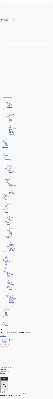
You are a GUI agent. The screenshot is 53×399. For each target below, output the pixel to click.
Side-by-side (11, 127)
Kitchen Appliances (8, 179)
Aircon (6, 108)
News (3, 153)
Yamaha (6, 143)
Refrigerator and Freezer (9, 125)
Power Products (5, 147)
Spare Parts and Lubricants (6, 148)
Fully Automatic (9, 107)
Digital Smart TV (11, 114)
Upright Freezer (11, 134)
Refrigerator (9, 126)
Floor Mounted (9, 109)
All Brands (6, 155)
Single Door (11, 131)
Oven (7, 124)
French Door (11, 130)
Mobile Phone (4, 137)
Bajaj (3, 146)
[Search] (13, 19)
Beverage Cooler (11, 132)
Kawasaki (6, 145)
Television (8, 113)
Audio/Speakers (9, 112)
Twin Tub (8, 103)
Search (1, 19)
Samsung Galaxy (7, 139)
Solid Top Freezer (12, 136)
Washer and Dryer (8, 102)
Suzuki (6, 144)
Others (3, 154)
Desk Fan (10, 178)
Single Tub (8, 106)
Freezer (8, 133)
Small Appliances (7, 116)
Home (3, 100)
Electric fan (8, 117)
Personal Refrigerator (12, 128)
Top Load (8, 105)
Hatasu (3, 140)
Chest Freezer (11, 192)
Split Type (8, 110)
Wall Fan (10, 119)
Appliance (4, 101)
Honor (6, 138)
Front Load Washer (10, 104)
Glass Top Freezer (12, 191)
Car (3, 152)
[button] (26, 95)
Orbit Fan (10, 121)
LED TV (10, 115)
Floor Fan (10, 118)
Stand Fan (10, 120)
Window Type (9, 165)
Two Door (10, 129)
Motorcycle (4, 141)
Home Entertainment (8, 111)
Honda (6, 142)
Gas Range (8, 123)
